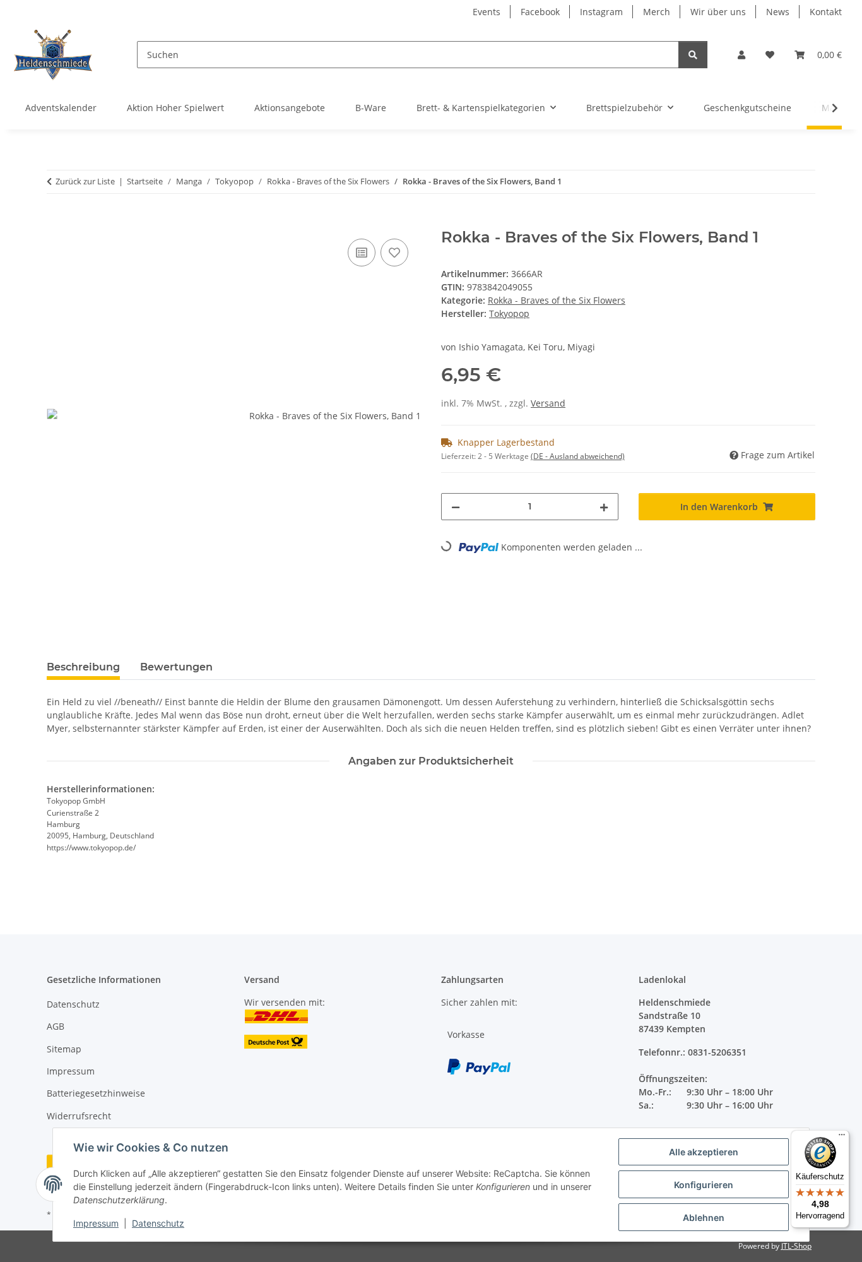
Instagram (601, 12)
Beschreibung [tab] (83, 667)
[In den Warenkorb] (57, 222)
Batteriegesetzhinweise (96, 1093)
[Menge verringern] (455, 507)
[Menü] (841, 1137)
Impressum (96, 1223)
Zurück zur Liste (85, 181)
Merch (656, 12)
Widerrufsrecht (79, 1116)
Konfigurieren (703, 1184)
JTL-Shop (796, 1246)
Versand (548, 403)
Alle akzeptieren (703, 1151)
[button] (741, 54)
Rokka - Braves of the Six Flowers (556, 300)
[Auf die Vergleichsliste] (361, 252)
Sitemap (64, 1049)
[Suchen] (692, 54)
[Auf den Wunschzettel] (394, 252)
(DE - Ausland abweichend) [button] (578, 456)
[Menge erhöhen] (604, 507)
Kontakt (826, 12)
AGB (55, 1026)
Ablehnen (703, 1217)
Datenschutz (158, 1223)
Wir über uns (718, 12)
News (777, 12)
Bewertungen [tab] (176, 667)
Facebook (540, 12)
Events (486, 12)
